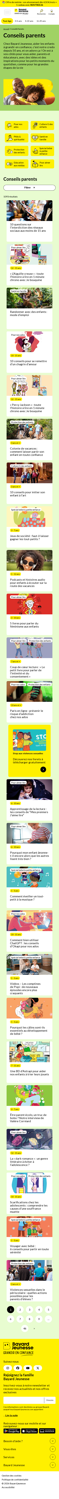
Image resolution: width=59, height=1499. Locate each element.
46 (24, 1328)
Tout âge (7, 21)
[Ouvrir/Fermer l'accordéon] (53, 1441)
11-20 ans (41, 21)
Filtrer (27, 187)
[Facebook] (17, 1368)
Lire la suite (11, 1415)
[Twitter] (38, 1368)
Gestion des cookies (11, 1475)
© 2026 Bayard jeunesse (14, 1483)
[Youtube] (27, 1368)
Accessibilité (8, 1487)
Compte (52, 14)
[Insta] (7, 1368)
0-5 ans (18, 21)
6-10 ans (29, 21)
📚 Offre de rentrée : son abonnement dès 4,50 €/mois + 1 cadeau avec (29, 3)
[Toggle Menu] (7, 12)
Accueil (6, 29)
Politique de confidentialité (15, 1479)
